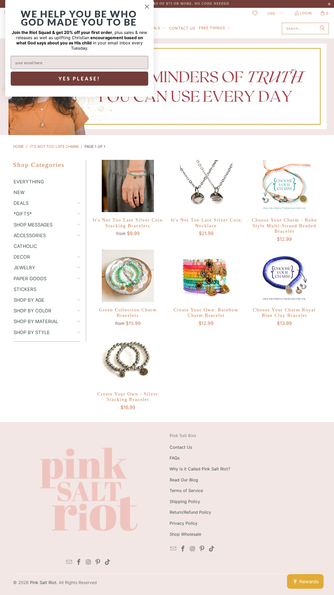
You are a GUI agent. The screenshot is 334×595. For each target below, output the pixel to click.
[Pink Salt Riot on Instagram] (88, 562)
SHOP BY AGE (29, 300)
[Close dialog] (147, 6)
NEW (19, 192)
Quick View (128, 198)
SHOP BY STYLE (32, 332)
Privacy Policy (184, 523)
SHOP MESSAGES (33, 224)
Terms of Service (186, 490)
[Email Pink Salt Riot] (69, 562)
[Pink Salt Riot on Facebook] (79, 562)
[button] (215, 28)
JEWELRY (24, 267)
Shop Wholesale (185, 534)
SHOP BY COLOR (32, 310)
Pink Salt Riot (43, 582)
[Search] (322, 28)
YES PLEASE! (79, 78)
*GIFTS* (23, 214)
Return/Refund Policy (190, 512)
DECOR (22, 257)
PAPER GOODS (30, 278)
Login (306, 13)
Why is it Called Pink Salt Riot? (200, 468)
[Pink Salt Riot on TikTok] (108, 562)
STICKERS (25, 289)
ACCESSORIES (30, 235)
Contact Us (181, 447)
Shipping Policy (185, 501)
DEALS (21, 203)
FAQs (175, 457)
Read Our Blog (184, 479)
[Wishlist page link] (255, 13)
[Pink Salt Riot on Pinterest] (98, 562)
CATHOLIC (25, 246)
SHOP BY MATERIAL (36, 321)
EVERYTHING (29, 181)
